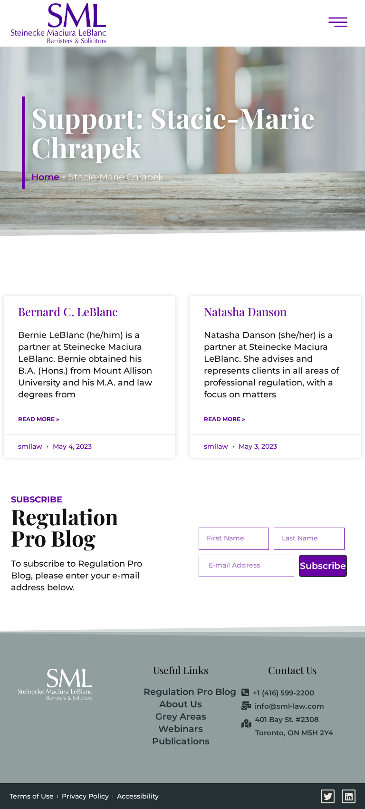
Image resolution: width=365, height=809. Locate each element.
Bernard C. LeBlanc (68, 311)
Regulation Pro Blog (190, 691)
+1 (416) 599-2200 (283, 693)
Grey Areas (180, 716)
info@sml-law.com (289, 706)
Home (45, 177)
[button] (234, 23)
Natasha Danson (245, 311)
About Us (180, 704)
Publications (181, 741)
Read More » (38, 419)
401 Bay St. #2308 (287, 719)
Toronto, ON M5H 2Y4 (294, 732)
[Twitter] (328, 796)
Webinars (180, 728)
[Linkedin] (348, 796)
